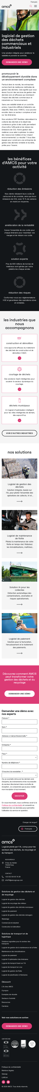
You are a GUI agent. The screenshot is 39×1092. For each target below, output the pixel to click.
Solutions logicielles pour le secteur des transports (16, 943)
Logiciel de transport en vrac (12, 967)
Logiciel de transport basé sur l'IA (14, 963)
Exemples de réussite (9, 994)
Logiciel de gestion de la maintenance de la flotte (19, 947)
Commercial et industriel (10, 923)
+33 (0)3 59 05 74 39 (12, 877)
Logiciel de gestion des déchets (13, 899)
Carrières (5, 1006)
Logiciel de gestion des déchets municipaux (17, 907)
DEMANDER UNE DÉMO (17, 1026)
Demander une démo (17, 62)
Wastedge (5, 919)
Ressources (6, 1002)
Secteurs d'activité (8, 998)
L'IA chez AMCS (7, 987)
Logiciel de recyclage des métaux (14, 903)
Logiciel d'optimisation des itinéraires (15, 959)
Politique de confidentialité (11, 1067)
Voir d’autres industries (19, 433)
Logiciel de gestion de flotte (12, 971)
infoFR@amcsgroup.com (14, 880)
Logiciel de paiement (9, 911)
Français (34, 2)
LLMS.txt (5, 1077)
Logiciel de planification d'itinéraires (15, 975)
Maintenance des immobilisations (13, 951)
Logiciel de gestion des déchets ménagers (17, 915)
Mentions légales (8, 1070)
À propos (5, 990)
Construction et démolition (11, 927)
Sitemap (4, 1074)
